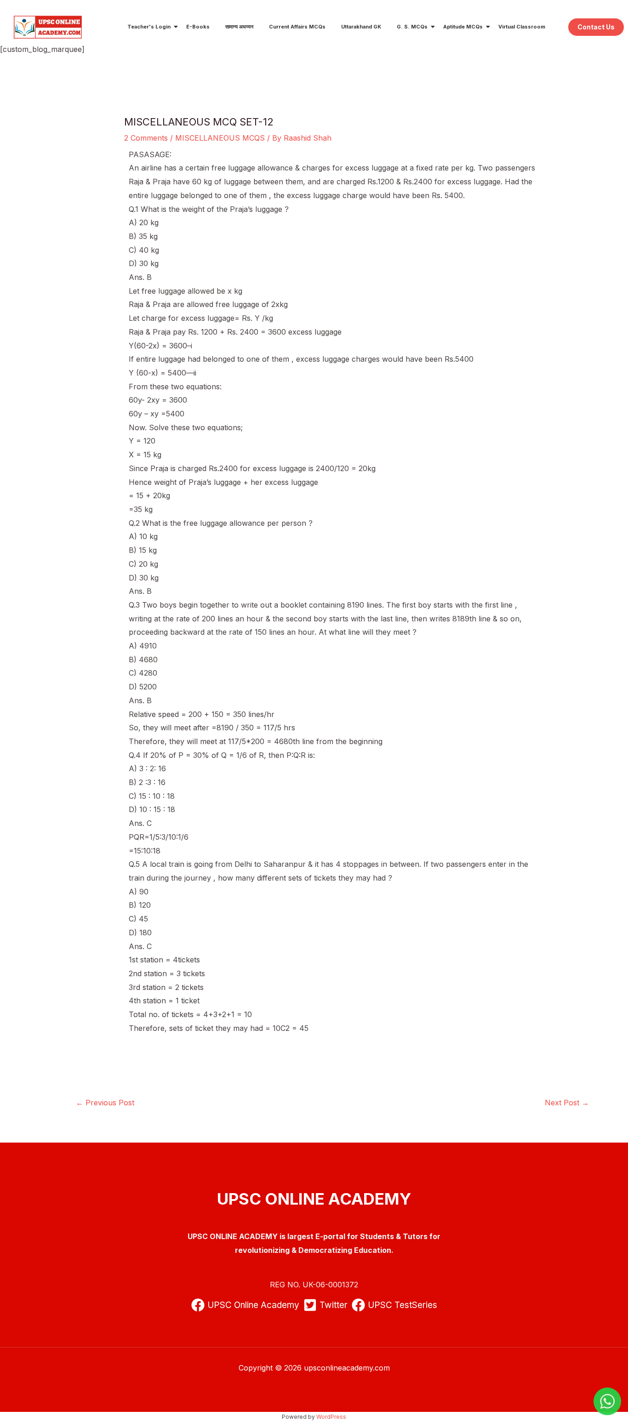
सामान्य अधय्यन (239, 26)
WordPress (331, 1416)
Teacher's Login (149, 26)
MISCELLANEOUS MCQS (220, 137)
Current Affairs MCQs (297, 26)
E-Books (198, 26)
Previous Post (105, 1102)
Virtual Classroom (521, 26)
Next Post (567, 1102)
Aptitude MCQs (463, 26)
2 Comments (146, 137)
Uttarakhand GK (361, 26)
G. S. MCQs (412, 26)
